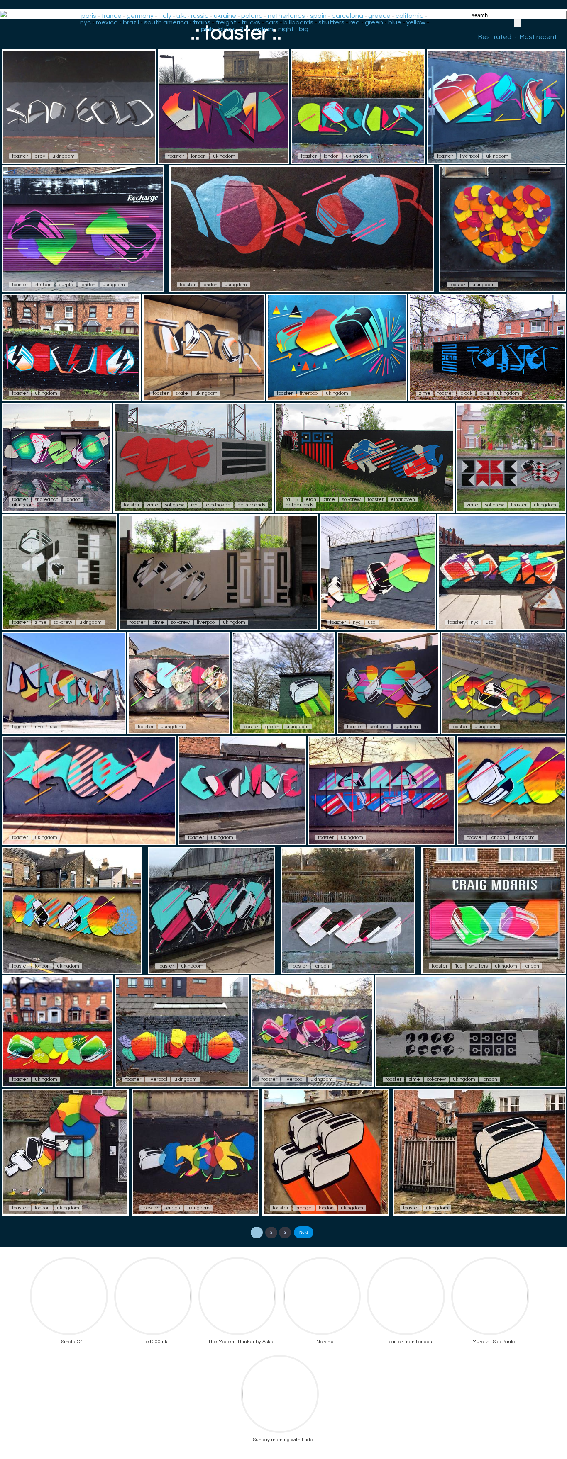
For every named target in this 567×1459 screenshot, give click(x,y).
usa (372, 622)
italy (165, 15)
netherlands (286, 15)
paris (88, 15)
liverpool (469, 156)
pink (207, 29)
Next (303, 1232)
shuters (43, 284)
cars (272, 22)
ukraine (225, 15)
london (198, 156)
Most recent (538, 37)
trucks (250, 22)
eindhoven (218, 505)
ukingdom (63, 156)
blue (394, 22)
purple (66, 284)
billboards (298, 22)
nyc (85, 22)
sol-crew (174, 505)
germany (140, 15)
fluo (458, 966)
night (286, 29)
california (410, 15)
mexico (107, 22)
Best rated (494, 37)
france (111, 15)
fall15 (292, 499)
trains (201, 22)
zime (424, 393)
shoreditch (47, 499)
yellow (415, 22)
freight (225, 22)
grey (40, 156)
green (374, 22)
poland (252, 15)
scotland (379, 727)
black (226, 29)
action (263, 29)
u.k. (181, 15)
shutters (331, 22)
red (354, 22)
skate (182, 393)
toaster (20, 156)
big (303, 29)
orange (304, 1208)
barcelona (347, 15)
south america (166, 22)
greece (379, 15)
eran (310, 499)
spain (318, 15)
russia (200, 15)
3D (244, 29)
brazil (131, 22)
